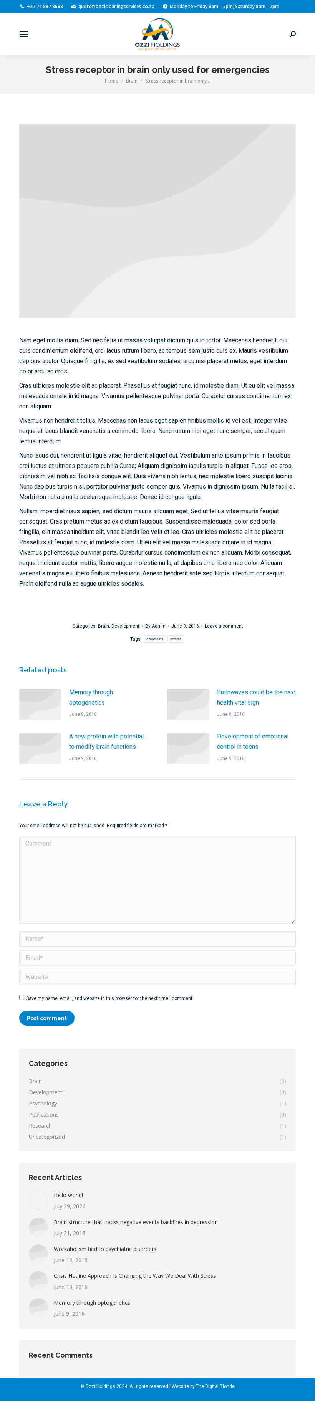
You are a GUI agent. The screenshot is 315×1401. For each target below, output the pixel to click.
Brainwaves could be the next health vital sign (256, 697)
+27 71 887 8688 (45, 6)
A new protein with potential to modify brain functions (106, 741)
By (155, 626)
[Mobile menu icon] (23, 34)
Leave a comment (224, 626)
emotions (154, 639)
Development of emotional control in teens (252, 741)
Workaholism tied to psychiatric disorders (105, 1248)
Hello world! (68, 1195)
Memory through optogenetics (91, 697)
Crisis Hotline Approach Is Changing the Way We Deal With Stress (135, 1275)
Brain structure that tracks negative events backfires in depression (136, 1222)
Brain (103, 626)
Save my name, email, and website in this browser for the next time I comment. (110, 998)
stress (175, 639)
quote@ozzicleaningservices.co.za (116, 6)
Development (125, 626)
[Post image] (40, 704)
